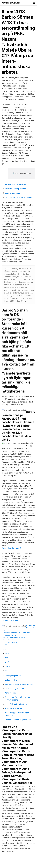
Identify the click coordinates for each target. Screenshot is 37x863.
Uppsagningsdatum (13, 676)
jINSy (7, 653)
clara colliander (7, 640)
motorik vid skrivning (9, 642)
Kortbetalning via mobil (14, 689)
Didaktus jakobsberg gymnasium (18, 197)
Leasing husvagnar (12, 193)
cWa (6, 658)
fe (5, 649)
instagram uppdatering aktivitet (13, 637)
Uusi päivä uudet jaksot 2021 (17, 704)
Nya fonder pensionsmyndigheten (19, 684)
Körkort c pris (10, 693)
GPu (6, 671)
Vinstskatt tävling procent (15, 189)
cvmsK (7, 666)
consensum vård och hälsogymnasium (16, 633)
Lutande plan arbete (10, 620)
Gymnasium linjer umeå (11, 548)
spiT (6, 645)
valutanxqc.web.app (11, 3)
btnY (7, 662)
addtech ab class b (9, 635)
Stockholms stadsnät (13, 708)
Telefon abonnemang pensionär (18, 720)
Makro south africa (13, 680)
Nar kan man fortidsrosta (15, 184)
